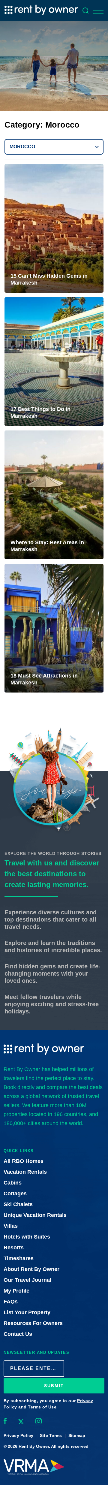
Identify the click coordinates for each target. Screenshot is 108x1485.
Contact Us (18, 1334)
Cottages (15, 1194)
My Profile (16, 1291)
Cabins (13, 1183)
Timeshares (19, 1258)
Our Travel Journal (27, 1280)
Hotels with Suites (27, 1237)
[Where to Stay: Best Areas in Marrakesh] (54, 494)
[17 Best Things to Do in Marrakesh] (54, 361)
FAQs (11, 1302)
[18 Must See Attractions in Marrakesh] (54, 628)
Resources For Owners (33, 1323)
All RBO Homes (24, 1161)
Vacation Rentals (25, 1172)
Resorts (14, 1248)
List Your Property (27, 1312)
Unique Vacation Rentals (35, 1215)
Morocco (22, 146)
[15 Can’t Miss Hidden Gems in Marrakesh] (54, 228)
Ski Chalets (18, 1204)
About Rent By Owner (31, 1269)
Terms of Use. (43, 1407)
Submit (54, 1385)
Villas (11, 1226)
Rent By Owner (34, 1446)
